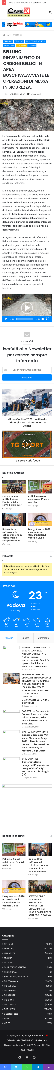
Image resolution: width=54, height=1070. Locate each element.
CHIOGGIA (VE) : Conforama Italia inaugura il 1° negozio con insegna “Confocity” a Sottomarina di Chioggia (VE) (36, 766)
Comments (44, 637)
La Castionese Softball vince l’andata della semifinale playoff (12, 500)
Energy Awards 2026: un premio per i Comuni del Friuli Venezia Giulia (39, 533)
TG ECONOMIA (11, 981)
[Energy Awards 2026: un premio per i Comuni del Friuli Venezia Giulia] (40, 519)
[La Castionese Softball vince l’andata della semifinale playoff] (14, 486)
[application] (27, 308)
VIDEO (7, 1023)
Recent (25, 637)
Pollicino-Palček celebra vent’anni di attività (39, 499)
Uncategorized (11, 1014)
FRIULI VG (19, 41)
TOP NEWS (21, 45)
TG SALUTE (9, 45)
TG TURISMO (10, 1004)
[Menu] (3, 13)
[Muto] (42, 318)
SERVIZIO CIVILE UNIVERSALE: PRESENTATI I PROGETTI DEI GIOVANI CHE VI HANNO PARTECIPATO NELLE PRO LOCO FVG (40, 906)
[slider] (24, 319)
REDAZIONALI (11, 972)
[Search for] (50, 13)
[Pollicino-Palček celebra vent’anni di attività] (40, 486)
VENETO (32, 45)
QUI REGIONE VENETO (35, 41)
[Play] (6, 318)
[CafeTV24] (19, 12)
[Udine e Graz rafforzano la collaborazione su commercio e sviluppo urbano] (14, 519)
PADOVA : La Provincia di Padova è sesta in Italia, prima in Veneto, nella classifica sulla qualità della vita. (35, 717)
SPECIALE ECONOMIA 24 (16, 976)
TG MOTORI (10, 990)
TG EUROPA (10, 986)
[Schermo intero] (47, 318)
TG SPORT (9, 1000)
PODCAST (9, 962)
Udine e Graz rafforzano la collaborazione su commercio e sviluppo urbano (12, 535)
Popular (8, 637)
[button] (27, 308)
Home (8, 35)
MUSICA (8, 958)
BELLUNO (17, 35)
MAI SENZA (9, 953)
